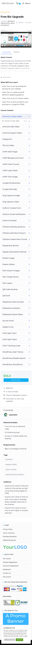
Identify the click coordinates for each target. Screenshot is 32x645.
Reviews (16, 52)
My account (7, 577)
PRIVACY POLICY (9, 639)
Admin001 (13, 415)
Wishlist (20, 22)
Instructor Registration (11, 566)
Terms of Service (8, 533)
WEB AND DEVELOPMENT (14, 474)
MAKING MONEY (11, 464)
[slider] (6, 46)
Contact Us (7, 573)
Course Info (6, 52)
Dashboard (7, 569)
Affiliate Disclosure (9, 540)
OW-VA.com (8, 3)
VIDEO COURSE (10, 469)
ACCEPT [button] (19, 639)
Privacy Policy (7, 529)
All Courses (7, 558)
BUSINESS (9, 459)
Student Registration (10, 562)
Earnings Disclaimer (10, 536)
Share (29, 22)
